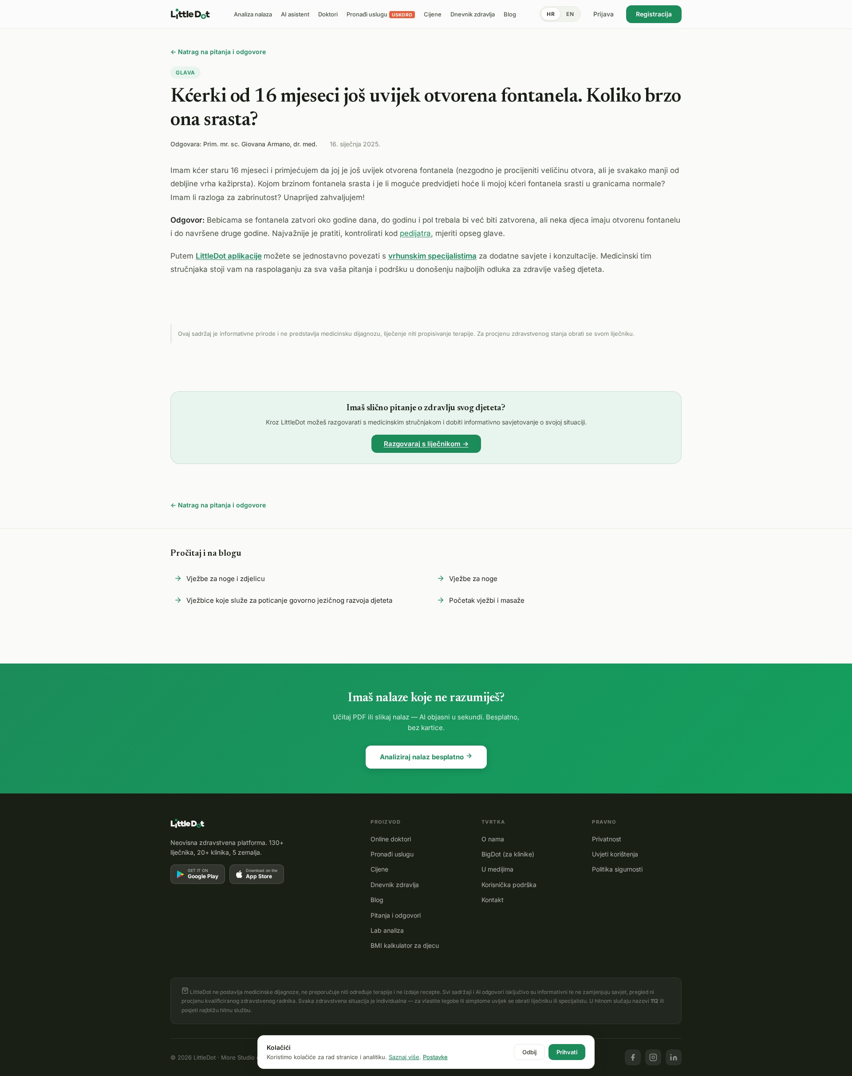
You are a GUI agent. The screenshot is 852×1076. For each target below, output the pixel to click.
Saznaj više (404, 1056)
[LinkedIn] (674, 1057)
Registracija (654, 14)
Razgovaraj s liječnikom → (426, 444)
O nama (492, 839)
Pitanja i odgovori (396, 915)
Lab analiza (387, 930)
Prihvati (566, 1052)
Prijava (603, 14)
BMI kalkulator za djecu (405, 945)
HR (551, 14)
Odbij (529, 1052)
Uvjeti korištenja (615, 854)
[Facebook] (633, 1057)
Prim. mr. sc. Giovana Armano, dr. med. (260, 144)
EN (570, 14)
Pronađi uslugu (392, 854)
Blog (377, 899)
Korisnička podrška (508, 884)
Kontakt (492, 899)
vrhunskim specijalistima (432, 255)
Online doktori (391, 839)
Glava (185, 72)
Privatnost (606, 839)
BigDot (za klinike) (507, 854)
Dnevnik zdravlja (395, 884)
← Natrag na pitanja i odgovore (218, 51)
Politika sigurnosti (617, 869)
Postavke (435, 1056)
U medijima (497, 869)
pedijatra (415, 233)
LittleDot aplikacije (229, 255)
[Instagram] (653, 1057)
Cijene (379, 869)
